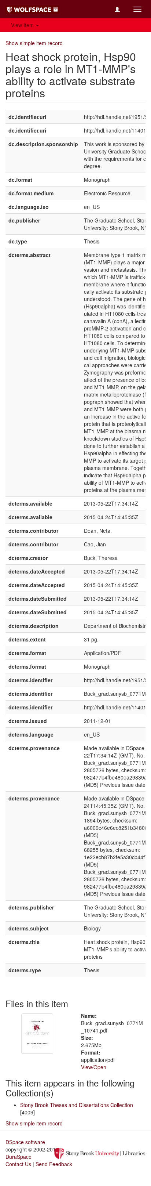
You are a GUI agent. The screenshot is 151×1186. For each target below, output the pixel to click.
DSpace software (25, 1142)
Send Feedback (54, 1164)
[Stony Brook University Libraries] (100, 1152)
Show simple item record (34, 43)
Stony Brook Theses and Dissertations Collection (76, 1105)
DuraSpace (18, 1156)
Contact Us (18, 1164)
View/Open (93, 1067)
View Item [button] (23, 25)
